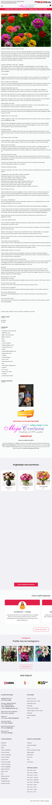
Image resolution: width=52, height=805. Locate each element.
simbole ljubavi (44, 236)
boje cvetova (4, 233)
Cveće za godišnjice (6, 750)
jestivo (4, 284)
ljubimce (35, 158)
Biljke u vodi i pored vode (8, 335)
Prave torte (29, 757)
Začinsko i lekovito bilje (7, 375)
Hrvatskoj (3, 2)
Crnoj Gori (22, 1)
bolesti (38, 96)
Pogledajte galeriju (26, 666)
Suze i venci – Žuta (31, 791)
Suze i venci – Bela (31, 770)
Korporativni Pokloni (31, 745)
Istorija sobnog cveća (7, 347)
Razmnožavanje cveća (7, 361)
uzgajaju (20, 192)
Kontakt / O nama (31, 698)
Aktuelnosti (3, 743)
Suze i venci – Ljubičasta (33, 780)
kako (30, 254)
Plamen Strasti (43, 486)
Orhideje (4, 355)
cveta (12, 167)
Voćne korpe (30, 762)
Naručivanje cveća (31, 703)
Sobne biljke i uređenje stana (9, 365)
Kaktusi (3, 349)
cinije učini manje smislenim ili (25, 269)
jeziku (30, 58)
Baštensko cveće (6, 333)
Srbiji (18, 1)
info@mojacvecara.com (17, 446)
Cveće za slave (4, 759)
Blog (7, 311)
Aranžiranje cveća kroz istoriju (9, 330)
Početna (3, 311)
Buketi (2, 747)
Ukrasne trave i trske (7, 371)
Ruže (3, 363)
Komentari (29, 713)
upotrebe (3, 195)
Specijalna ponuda (5, 781)
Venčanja (4, 373)
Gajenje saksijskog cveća (8, 345)
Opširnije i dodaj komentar (41, 629)
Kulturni (3, 189)
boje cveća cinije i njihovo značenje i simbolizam (18, 174)
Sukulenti (4, 367)
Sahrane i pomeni (5, 776)
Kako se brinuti (4, 259)
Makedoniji (8, 2)
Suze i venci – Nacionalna (33, 782)
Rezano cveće (4, 771)
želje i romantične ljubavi (32, 209)
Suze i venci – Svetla (32, 789)
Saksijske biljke (4, 778)
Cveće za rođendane (6, 754)
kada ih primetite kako (44, 55)
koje (21, 146)
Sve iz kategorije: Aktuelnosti (26, 584)
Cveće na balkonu (6, 343)
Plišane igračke (30, 752)
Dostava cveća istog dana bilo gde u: (9, 1)
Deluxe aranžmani (5, 769)
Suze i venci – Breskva (32, 772)
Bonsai (3, 341)
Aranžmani (3, 745)
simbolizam (9, 64)
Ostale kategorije (6, 357)
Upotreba (3, 154)
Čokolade (29, 743)
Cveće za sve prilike (5, 762)
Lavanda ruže (8, 487)
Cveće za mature (5, 752)
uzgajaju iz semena (38, 272)
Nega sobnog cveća (7, 353)
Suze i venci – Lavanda (32, 777)
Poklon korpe (30, 754)
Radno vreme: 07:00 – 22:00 (33, 701)
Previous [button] (2, 523)
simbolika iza (38, 170)
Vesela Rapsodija (26, 486)
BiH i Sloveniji (13, 2)
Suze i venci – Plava (31, 787)
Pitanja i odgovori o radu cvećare (35, 710)
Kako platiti (29, 706)
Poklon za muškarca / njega (33, 750)
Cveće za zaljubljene (6, 766)
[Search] (47, 6)
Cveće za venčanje (5, 764)
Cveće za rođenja (5, 757)
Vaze (28, 759)
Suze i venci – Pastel (32, 784)
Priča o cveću (5, 359)
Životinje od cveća (5, 783)
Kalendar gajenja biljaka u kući (9, 351)
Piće (28, 747)
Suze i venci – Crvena (32, 775)
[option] (8, 480)
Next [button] (49, 523)
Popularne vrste (4, 116)
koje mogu (21, 118)
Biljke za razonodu (6, 337)
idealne (7, 126)
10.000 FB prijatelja (31, 715)
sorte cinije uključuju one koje (13, 123)
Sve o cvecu (5, 369)
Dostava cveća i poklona (33, 708)
